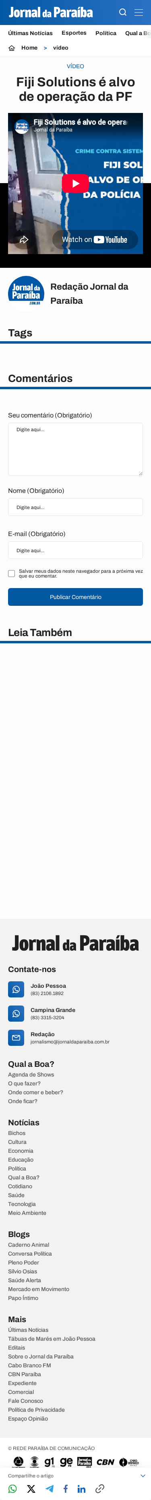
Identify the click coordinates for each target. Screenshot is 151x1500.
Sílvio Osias (22, 1272)
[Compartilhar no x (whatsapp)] (31, 1489)
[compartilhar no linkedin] (81, 1489)
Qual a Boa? (23, 1178)
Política (105, 33)
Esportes (74, 33)
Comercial (21, 1392)
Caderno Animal (28, 1245)
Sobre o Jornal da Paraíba (41, 1357)
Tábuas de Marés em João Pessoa (51, 1339)
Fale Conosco (25, 1401)
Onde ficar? (22, 1101)
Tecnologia (22, 1204)
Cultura (17, 1142)
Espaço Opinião (28, 1419)
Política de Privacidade (36, 1410)
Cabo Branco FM (29, 1366)
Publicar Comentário (75, 597)
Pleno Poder (23, 1263)
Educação (20, 1160)
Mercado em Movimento (38, 1289)
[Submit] (122, 12)
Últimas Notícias (30, 33)
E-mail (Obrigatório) (37, 533)
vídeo (60, 48)
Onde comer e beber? (35, 1092)
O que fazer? (24, 1084)
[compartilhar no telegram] (50, 1489)
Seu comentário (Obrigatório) (50, 415)
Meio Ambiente (27, 1213)
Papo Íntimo (23, 1298)
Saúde (16, 1195)
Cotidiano (20, 1186)
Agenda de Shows (31, 1075)
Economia (20, 1151)
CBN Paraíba (24, 1374)
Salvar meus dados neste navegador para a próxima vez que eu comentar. (81, 573)
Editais (16, 1348)
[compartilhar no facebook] (66, 1489)
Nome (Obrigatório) (36, 490)
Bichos (16, 1133)
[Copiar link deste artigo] (99, 1489)
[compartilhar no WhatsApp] (12, 1489)
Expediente (22, 1383)
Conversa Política (30, 1254)
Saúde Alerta (24, 1280)
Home (29, 48)
